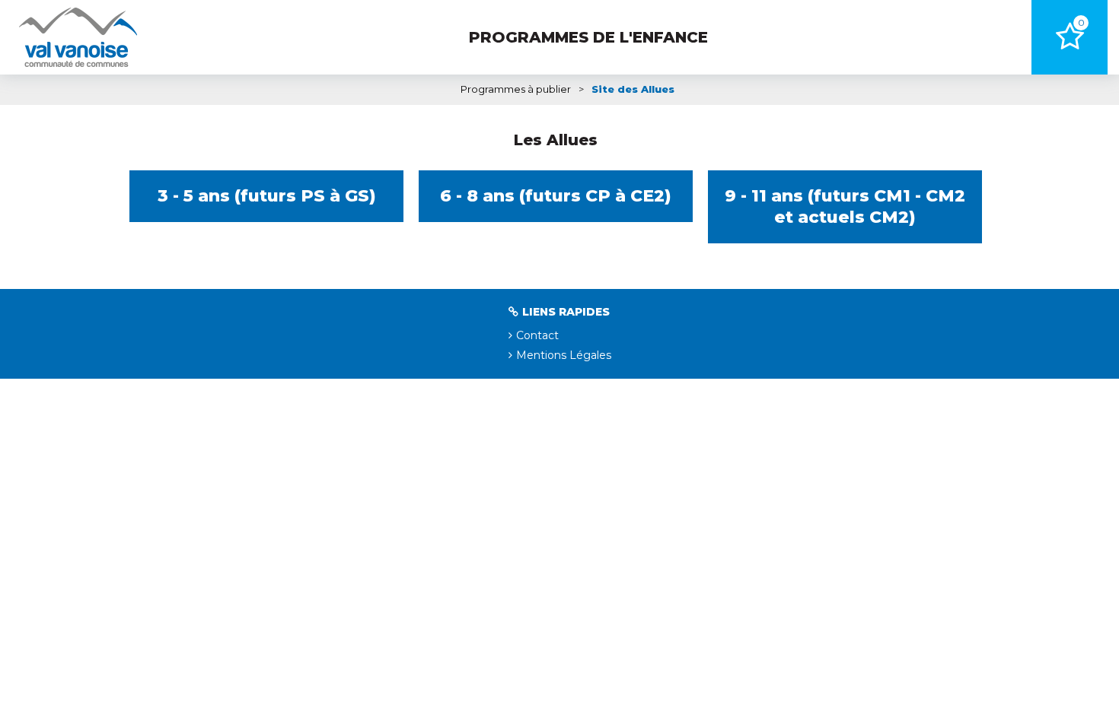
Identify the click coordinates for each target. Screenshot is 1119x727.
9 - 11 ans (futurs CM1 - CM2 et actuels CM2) (845, 206)
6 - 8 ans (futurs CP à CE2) (555, 196)
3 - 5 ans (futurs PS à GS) (267, 196)
